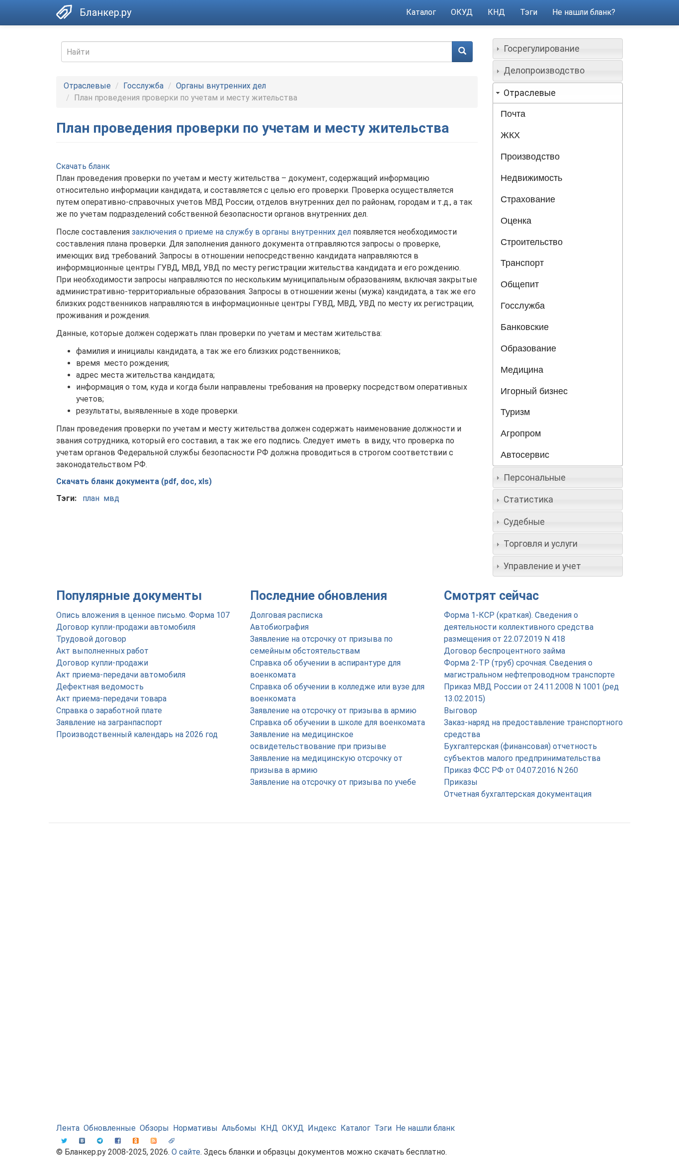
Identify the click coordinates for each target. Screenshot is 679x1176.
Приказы (461, 782)
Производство (530, 157)
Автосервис (525, 455)
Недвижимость (531, 178)
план (91, 498)
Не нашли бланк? (583, 12)
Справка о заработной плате (109, 710)
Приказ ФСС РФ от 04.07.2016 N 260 (511, 770)
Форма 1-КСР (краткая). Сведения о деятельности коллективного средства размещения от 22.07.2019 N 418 (519, 627)
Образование (528, 348)
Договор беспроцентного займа (504, 651)
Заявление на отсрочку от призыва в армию (333, 710)
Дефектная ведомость (100, 686)
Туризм (515, 412)
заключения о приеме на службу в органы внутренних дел (241, 232)
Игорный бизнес (534, 391)
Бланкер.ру (105, 12)
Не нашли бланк (425, 1128)
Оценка (516, 221)
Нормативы (195, 1128)
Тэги (528, 12)
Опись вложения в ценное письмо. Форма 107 (143, 615)
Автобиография (279, 627)
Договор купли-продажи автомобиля (125, 627)
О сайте (185, 1152)
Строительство (532, 242)
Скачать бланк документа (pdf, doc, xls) (134, 481)
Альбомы (239, 1128)
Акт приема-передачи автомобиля (120, 674)
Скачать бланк (83, 166)
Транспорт (522, 263)
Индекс (322, 1128)
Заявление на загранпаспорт (109, 722)
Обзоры (154, 1128)
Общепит (520, 284)
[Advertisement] (339, 910)
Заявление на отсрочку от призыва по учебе (333, 782)
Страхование (528, 199)
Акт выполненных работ (102, 651)
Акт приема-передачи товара (111, 698)
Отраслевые (87, 85)
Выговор (460, 710)
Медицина (522, 370)
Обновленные (110, 1128)
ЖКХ (510, 135)
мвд (111, 498)
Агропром (521, 433)
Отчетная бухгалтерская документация (518, 794)
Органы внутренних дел (221, 85)
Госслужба (143, 85)
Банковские (525, 327)
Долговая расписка (286, 615)
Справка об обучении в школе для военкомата (337, 722)
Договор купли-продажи (102, 663)
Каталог (421, 12)
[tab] (558, 48)
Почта (513, 114)
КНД (496, 12)
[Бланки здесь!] (68, 12)
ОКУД (462, 12)
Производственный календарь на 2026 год (137, 734)
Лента (68, 1128)
